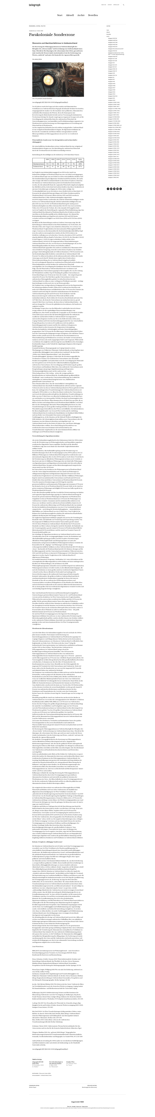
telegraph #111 (111, 79)
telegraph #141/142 (112, 38)
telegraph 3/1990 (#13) (113, 152)
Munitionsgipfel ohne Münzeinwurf (89, 1086)
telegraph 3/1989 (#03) (113, 173)
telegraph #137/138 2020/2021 (37, 1062)
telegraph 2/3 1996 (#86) (114, 129)
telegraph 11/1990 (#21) (113, 135)
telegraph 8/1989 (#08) (114, 162)
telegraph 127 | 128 (112, 58)
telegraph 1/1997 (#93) (113, 115)
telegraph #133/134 (112, 46)
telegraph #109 (111, 83)
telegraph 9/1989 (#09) (113, 160)
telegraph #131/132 (112, 50)
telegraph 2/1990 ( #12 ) (113, 154)
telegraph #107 (111, 87)
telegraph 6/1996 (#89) (113, 123)
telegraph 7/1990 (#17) (113, 144)
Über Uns (103, 4)
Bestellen (93, 15)
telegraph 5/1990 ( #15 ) (113, 148)
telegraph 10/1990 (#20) (114, 137)
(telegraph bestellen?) (61, 102)
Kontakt (110, 4)
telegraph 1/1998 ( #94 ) (114, 112)
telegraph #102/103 (112, 96)
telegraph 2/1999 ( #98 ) (114, 104)
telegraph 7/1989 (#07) (113, 165)
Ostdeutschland (44, 1075)
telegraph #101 (111, 98)
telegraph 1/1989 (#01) (113, 177)
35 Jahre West (70, 1062)
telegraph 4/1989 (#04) (113, 171)
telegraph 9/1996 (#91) (113, 119)
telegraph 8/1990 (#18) (113, 142)
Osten (38, 26)
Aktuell (70, 15)
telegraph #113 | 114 (112, 75)
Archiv (81, 15)
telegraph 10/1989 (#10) (113, 158)
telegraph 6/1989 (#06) (113, 167)
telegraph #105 (111, 92)
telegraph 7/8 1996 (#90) (114, 121)
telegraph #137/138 (41, 102)
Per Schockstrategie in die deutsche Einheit (56, 1062)
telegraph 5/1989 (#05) (113, 169)
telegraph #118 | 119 (112, 69)
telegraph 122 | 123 (112, 65)
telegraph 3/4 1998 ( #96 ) (114, 108)
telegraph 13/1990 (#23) (114, 131)
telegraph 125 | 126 (112, 60)
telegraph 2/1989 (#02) (113, 175)
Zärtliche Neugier (34, 1086)
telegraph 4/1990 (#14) (113, 150)
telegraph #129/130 (112, 56)
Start (59, 15)
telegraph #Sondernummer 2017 (115, 48)
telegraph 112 (111, 77)
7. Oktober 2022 (39, 30)
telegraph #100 (111, 100)
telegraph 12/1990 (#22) (114, 133)
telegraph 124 (111, 62)
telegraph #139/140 (112, 40)
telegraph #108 (111, 85)
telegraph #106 (111, 90)
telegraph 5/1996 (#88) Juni (115, 125)
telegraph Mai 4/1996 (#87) (114, 127)
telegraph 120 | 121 (112, 67)
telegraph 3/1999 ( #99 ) (114, 102)
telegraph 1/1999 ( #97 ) (113, 106)
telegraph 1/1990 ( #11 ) (113, 156)
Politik (43, 26)
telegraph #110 (111, 81)
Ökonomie (32, 26)
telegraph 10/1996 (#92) (114, 117)
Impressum (116, 4)
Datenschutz (85, 1106)
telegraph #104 (111, 94)
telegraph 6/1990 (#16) (113, 146)
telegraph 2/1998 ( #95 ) (114, 110)
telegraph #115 (111, 73)
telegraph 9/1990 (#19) (113, 140)
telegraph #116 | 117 (112, 71)
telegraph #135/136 (112, 44)
